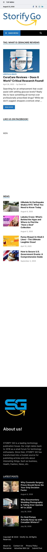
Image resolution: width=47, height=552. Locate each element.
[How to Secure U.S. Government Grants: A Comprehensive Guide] (11, 252)
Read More (8, 106)
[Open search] (41, 33)
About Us (7, 546)
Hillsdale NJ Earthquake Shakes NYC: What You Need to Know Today (32, 205)
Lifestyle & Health (10, 74)
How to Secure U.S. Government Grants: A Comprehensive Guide (32, 254)
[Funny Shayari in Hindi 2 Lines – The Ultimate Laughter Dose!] (11, 237)
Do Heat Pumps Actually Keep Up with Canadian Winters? (31, 520)
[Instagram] (39, 6)
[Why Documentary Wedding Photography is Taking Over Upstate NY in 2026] (11, 500)
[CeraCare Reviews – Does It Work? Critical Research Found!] (23, 61)
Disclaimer (7, 548)
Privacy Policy (31, 546)
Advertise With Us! (21, 548)
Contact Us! (18, 546)
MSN (5, 133)
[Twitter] (36, 6)
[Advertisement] (23, 166)
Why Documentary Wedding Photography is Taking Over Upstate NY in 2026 (32, 503)
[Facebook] (33, 6)
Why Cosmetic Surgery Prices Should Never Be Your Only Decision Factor (32, 486)
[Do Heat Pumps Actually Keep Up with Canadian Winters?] (11, 517)
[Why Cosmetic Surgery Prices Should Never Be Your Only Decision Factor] (11, 482)
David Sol (22, 84)
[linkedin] (42, 6)
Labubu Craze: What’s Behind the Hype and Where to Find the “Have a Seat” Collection (31, 222)
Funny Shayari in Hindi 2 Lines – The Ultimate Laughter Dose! (32, 239)
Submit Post (37, 548)
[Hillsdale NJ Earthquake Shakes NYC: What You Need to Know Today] (11, 202)
